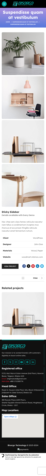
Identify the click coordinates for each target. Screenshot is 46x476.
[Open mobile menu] (4, 4)
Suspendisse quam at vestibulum (25, 22)
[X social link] (28, 266)
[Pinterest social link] (33, 266)
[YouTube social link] (21, 362)
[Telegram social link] (42, 266)
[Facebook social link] (24, 266)
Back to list (23, 278)
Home (8, 22)
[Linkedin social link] (37, 266)
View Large (42, 294)
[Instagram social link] (16, 362)
